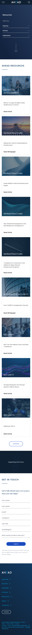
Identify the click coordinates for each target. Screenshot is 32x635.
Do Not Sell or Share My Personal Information (16, 626)
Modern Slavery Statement (19, 625)
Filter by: (6, 21)
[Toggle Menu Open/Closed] (3, 2)
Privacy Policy (14, 552)
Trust (9, 625)
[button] (7, 579)
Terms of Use (10, 624)
